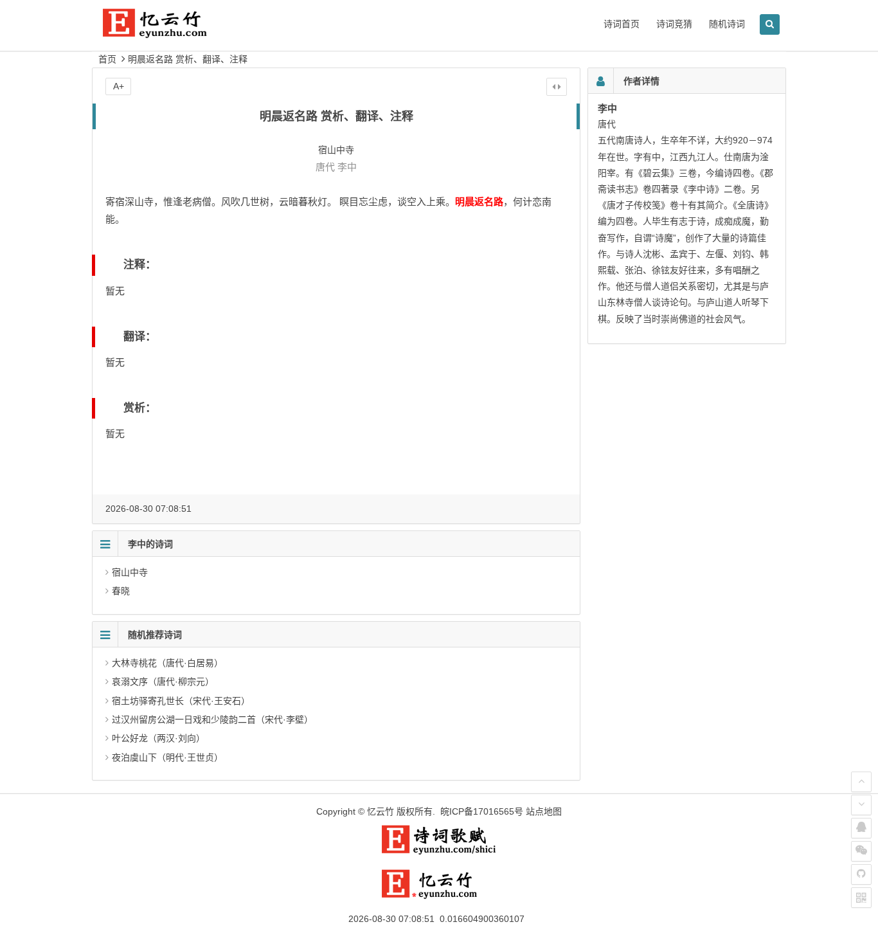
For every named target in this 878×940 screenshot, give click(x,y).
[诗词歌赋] (439, 852)
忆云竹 (380, 811)
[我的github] (861, 874)
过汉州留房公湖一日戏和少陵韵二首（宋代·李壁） (212, 719)
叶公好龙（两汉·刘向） (158, 738)
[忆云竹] (169, 33)
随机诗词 (727, 24)
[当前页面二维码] (861, 897)
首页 (107, 59)
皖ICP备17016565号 (481, 811)
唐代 (325, 166)
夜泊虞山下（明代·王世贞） (167, 757)
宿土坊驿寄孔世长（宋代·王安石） (181, 701)
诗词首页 (622, 24)
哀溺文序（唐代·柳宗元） (163, 681)
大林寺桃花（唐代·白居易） (167, 663)
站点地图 (544, 811)
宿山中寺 (130, 572)
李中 (347, 166)
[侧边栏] (556, 87)
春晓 (121, 591)
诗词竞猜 (674, 24)
